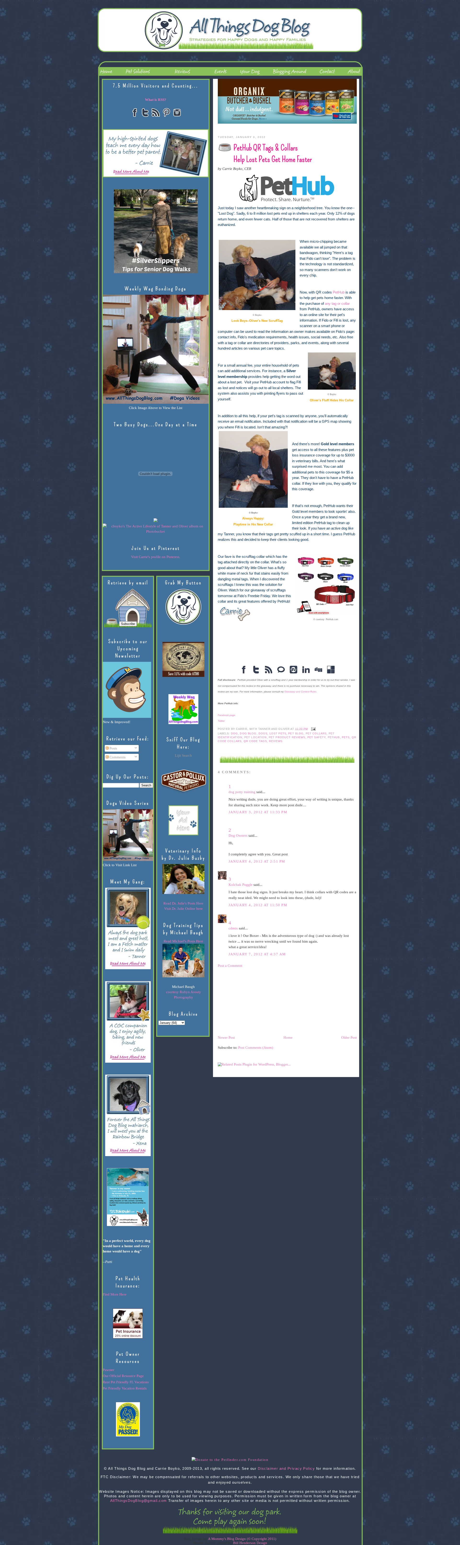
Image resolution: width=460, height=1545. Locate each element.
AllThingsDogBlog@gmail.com (138, 1501)
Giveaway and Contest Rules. (300, 691)
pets (346, 737)
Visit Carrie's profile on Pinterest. (155, 557)
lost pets (278, 733)
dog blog (248, 733)
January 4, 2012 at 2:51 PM (257, 861)
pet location (255, 737)
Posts (113, 748)
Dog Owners (238, 835)
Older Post (349, 1037)
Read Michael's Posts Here (183, 941)
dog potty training (242, 792)
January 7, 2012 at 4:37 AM (257, 954)
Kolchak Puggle (241, 885)
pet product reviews (287, 737)
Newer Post (226, 1037)
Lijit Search (183, 755)
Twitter (221, 721)
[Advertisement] (254, 1001)
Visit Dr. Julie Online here (183, 909)
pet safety (316, 737)
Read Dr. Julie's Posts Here (183, 903)
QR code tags (255, 741)
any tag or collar (337, 304)
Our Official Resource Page (123, 1376)
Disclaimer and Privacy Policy (286, 1468)
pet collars (316, 733)
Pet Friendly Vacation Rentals (125, 1388)
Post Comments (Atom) (255, 1047)
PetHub (339, 292)
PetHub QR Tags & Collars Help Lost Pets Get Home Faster (272, 153)
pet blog (296, 733)
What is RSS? (155, 100)
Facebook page (226, 715)
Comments (117, 757)
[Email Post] (312, 728)
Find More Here (114, 1294)
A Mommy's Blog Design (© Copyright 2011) (242, 1539)
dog (234, 733)
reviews (276, 741)
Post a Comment (230, 966)
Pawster (108, 1370)
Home (288, 1037)
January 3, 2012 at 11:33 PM (258, 812)
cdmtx (233, 928)
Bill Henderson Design (250, 1543)
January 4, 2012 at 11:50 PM (258, 905)
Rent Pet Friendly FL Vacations (126, 1382)
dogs (263, 733)
